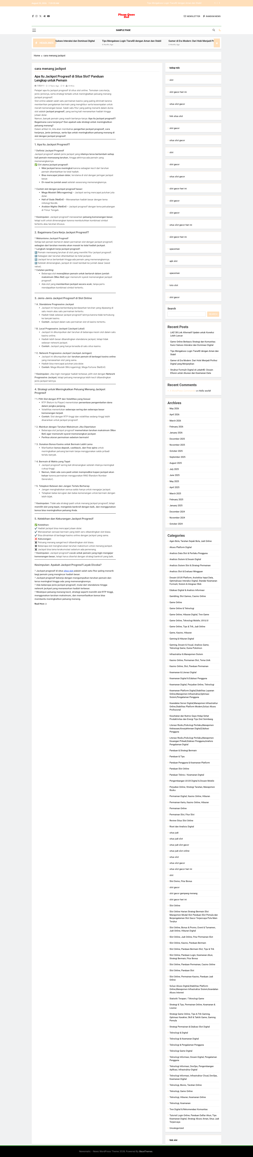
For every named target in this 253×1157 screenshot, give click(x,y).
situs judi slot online (179, 851)
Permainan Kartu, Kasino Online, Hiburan (189, 802)
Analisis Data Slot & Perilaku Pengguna (189, 553)
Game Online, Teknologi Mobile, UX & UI (189, 620)
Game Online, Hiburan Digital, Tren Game (189, 614)
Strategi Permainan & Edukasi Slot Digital (190, 1026)
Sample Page (123, 30)
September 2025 (177, 457)
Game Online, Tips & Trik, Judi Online (187, 626)
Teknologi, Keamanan (180, 1103)
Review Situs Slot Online (181, 820)
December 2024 (177, 511)
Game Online (176, 602)
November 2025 (177, 445)
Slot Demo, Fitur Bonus (181, 881)
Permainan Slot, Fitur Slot (182, 814)
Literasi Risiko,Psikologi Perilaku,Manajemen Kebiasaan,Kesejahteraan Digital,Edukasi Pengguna (192, 728)
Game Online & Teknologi (182, 608)
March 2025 (175, 493)
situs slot (69, 570)
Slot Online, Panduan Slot (182, 970)
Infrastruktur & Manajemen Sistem (186, 654)
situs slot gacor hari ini (181, 225)
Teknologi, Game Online (181, 1091)
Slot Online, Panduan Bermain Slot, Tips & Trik (192, 949)
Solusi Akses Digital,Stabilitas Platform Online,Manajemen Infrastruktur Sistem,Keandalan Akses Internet (194, 989)
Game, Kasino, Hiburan (181, 632)
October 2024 (176, 524)
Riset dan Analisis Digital (182, 826)
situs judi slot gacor (179, 845)
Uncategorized (177, 1128)
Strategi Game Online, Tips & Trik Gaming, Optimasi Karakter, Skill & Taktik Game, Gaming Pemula (193, 1017)
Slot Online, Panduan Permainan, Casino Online (192, 964)
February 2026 (176, 426)
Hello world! (205, 390)
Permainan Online (178, 808)
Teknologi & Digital (179, 1032)
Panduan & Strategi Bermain (183, 750)
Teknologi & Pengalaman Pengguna (187, 1045)
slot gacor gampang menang (183, 893)
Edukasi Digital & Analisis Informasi (187, 590)
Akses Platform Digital (181, 547)
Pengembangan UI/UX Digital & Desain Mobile (192, 781)
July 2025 (174, 469)
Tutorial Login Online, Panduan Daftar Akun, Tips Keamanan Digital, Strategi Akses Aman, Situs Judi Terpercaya (194, 1118)
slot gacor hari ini (178, 92)
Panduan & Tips (177, 756)
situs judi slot (176, 838)
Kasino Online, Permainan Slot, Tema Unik (190, 660)
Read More (40, 603)
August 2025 (176, 463)
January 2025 (176, 505)
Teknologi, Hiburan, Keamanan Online (188, 1097)
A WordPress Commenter (182, 390)
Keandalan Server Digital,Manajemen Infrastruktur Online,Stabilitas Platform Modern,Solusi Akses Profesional (194, 706)
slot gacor (175, 128)
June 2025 (175, 475)
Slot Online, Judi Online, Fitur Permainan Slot (191, 937)
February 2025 (176, 499)
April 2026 (174, 414)
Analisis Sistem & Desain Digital (185, 559)
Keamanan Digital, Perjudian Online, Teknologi (192, 684)
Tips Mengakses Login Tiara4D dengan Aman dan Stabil (99, 41)
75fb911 (41, 85)
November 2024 (177, 517)
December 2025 (177, 439)
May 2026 (174, 408)
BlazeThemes (145, 1151)
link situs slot (176, 116)
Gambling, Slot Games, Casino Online (188, 596)
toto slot (174, 285)
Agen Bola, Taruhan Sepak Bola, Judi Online (191, 541)
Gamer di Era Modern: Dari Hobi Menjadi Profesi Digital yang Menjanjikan (165, 3)
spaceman (175, 249)
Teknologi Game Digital (181, 1051)
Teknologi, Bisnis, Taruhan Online (186, 1085)
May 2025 (174, 481)
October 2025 (176, 451)
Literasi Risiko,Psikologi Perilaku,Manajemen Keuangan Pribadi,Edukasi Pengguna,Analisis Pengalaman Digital (192, 741)
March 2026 (175, 420)
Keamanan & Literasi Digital (183, 672)
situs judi (174, 832)
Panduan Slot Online (179, 768)
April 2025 (174, 487)
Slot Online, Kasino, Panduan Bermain (188, 943)
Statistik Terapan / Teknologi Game (187, 998)
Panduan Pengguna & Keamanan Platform (190, 762)
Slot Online (175, 905)
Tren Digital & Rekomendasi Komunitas (189, 1109)
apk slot (173, 261)
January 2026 (176, 432)
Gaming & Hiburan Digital (182, 638)
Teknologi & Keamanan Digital (184, 1038)
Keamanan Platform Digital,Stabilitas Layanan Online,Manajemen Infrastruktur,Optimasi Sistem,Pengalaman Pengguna (192, 694)
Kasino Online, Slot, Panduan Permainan (189, 666)
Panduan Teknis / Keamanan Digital (187, 775)
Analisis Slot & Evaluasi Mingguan (186, 571)
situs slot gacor (177, 104)
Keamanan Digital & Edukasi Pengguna (188, 678)
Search (171, 308)
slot (171, 80)
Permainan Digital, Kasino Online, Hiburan (190, 796)
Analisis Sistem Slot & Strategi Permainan (190, 565)
